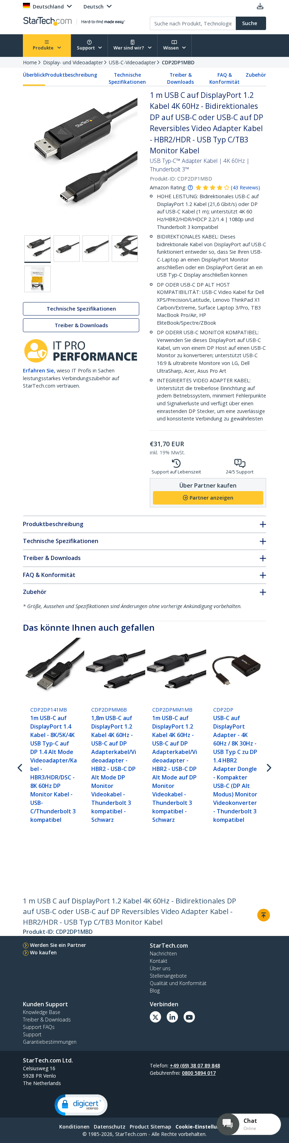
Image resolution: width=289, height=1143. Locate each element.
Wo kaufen (43, 952)
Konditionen (74, 1126)
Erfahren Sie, (39, 370)
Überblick (34, 75)
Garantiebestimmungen (49, 1041)
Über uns (160, 968)
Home (30, 62)
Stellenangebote (168, 975)
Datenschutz (109, 1126)
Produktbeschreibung (71, 75)
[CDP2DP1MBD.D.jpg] (125, 248)
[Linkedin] (172, 1017)
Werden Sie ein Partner (58, 945)
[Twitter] (155, 1017)
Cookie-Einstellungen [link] (203, 1126)
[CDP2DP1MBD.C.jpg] (95, 248)
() (245, 187)
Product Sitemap (150, 1126)
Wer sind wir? (129, 48)
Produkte (44, 48)
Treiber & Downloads (180, 78)
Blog (155, 990)
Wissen (171, 48)
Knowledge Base (41, 1012)
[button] (81, 1105)
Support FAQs (39, 1027)
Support (86, 48)
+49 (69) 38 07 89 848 (195, 1065)
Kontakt (158, 961)
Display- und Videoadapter (73, 62)
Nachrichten (163, 953)
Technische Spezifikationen (127, 78)
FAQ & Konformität (224, 78)
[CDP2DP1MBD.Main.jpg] (37, 249)
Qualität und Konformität (178, 983)
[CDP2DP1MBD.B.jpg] (67, 248)
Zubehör (256, 75)
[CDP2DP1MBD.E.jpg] (37, 279)
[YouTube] (189, 1017)
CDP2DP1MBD (178, 62)
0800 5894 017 (199, 1073)
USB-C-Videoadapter (132, 62)
